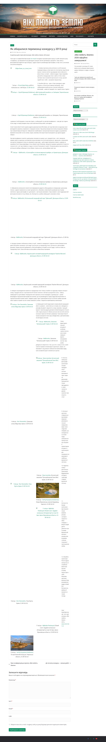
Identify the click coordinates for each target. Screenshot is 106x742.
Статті (12, 45)
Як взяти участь (22, 36)
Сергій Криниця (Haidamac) (26, 115)
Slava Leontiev (46, 475)
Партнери (52, 36)
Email (11, 709)
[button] (28, 36)
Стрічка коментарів (78, 195)
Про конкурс (80, 36)
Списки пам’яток (62, 36)
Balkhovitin (21, 182)
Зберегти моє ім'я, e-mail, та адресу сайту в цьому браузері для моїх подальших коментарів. (39, 724)
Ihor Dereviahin (21, 421)
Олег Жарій (33, 58)
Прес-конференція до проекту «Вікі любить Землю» (24, 664)
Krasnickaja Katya (23, 85)
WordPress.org (77, 197)
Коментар (12, 680)
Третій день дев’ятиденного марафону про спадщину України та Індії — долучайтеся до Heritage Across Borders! (85, 167)
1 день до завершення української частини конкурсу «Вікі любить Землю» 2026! (85, 78)
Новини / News (78, 51)
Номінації (43, 36)
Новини (12, 36)
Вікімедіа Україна (80, 150)
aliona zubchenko (22, 52)
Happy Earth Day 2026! (79, 145)
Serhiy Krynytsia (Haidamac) (50, 500)
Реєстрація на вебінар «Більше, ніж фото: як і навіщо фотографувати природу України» (84, 97)
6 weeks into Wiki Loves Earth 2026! (82, 136)
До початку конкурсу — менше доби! (57, 663)
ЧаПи (71, 36)
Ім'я (10, 701)
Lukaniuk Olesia (85, 63)
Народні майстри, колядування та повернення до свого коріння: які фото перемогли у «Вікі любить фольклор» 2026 (84, 160)
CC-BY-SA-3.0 (30, 87)
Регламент (34, 36)
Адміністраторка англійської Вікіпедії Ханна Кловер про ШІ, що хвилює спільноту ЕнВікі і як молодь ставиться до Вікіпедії (85, 179)
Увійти (75, 189)
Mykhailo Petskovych (49, 625)
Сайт (10, 716)
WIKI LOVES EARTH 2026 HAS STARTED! (83, 141)
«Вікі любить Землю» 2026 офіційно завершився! (84, 57)
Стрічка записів (77, 192)
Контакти (91, 36)
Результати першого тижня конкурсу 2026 (84, 88)
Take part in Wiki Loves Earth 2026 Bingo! (83, 132)
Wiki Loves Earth (80, 124)
